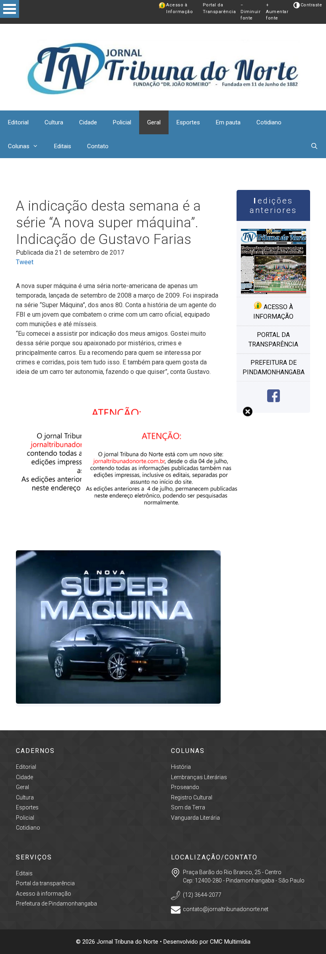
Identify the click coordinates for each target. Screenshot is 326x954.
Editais (62, 146)
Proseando (185, 787)
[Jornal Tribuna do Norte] (163, 66)
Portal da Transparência (219, 8)
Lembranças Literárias (199, 777)
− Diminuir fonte (250, 11)
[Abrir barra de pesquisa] (314, 146)
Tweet (24, 262)
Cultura (54, 122)
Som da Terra (188, 807)
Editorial (18, 122)
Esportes (188, 122)
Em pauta (228, 122)
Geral (154, 122)
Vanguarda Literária (195, 818)
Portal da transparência (273, 339)
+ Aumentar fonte (277, 11)
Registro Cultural (191, 797)
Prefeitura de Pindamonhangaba (274, 367)
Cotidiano (268, 122)
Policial (122, 122)
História (181, 767)
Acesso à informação (273, 311)
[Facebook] (273, 400)
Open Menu (9, 9)
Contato (98, 146)
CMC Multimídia (230, 941)
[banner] (163, 534)
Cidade (88, 122)
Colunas (18, 146)
